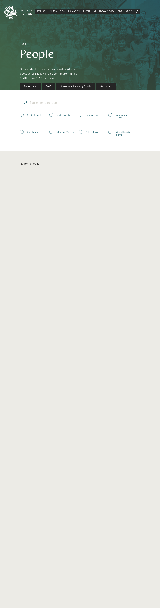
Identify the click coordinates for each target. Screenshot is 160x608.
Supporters (106, 86)
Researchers (30, 86)
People (86, 11)
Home (23, 44)
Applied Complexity (104, 11)
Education (74, 11)
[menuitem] (30, 86)
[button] (41, 11)
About (129, 11)
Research (41, 11)
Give (120, 11)
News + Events (57, 11)
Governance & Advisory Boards (75, 86)
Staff (48, 86)
